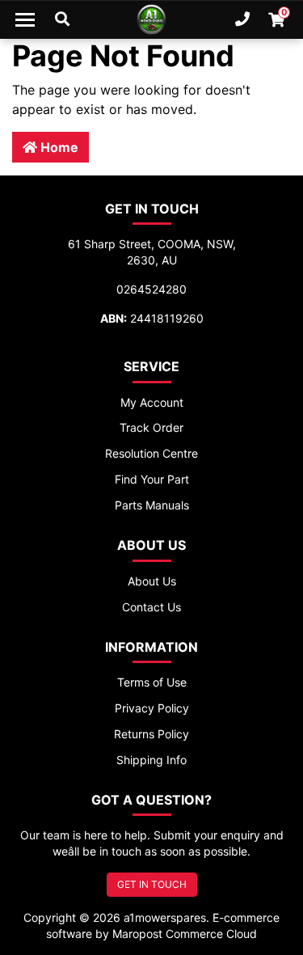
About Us (152, 581)
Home (57, 147)
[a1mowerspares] (152, 19)
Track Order (151, 427)
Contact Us (151, 607)
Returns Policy (151, 734)
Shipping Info (151, 760)
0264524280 (151, 289)
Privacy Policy (152, 708)
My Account (151, 402)
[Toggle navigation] (25, 19)
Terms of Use (152, 682)
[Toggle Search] (62, 19)
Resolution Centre (151, 453)
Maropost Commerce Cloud (184, 933)
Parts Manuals (152, 505)
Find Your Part (152, 479)
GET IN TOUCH (152, 884)
